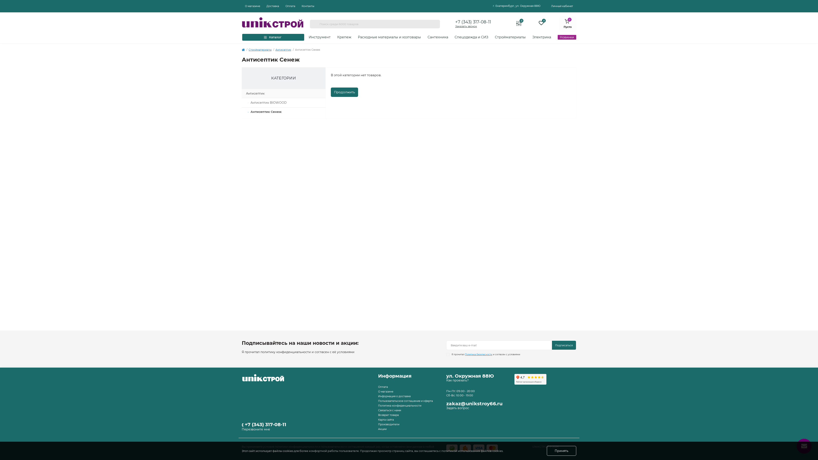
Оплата (290, 6)
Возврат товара (388, 415)
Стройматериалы (260, 49)
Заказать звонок (466, 26)
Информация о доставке (394, 396)
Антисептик (283, 49)
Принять (561, 451)
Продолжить (344, 92)
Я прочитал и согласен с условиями (486, 354)
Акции (382, 429)
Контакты (308, 6)
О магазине (252, 6)
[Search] (314, 24)
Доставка (272, 6)
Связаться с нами (389, 410)
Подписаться (564, 345)
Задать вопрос (457, 408)
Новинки (567, 37)
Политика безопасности (478, 354)
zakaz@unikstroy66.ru (474, 404)
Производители (388, 424)
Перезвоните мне (256, 429)
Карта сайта (386, 419)
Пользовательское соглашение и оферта (405, 400)
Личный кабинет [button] (562, 6)
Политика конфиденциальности (399, 405)
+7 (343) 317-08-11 (473, 22)
